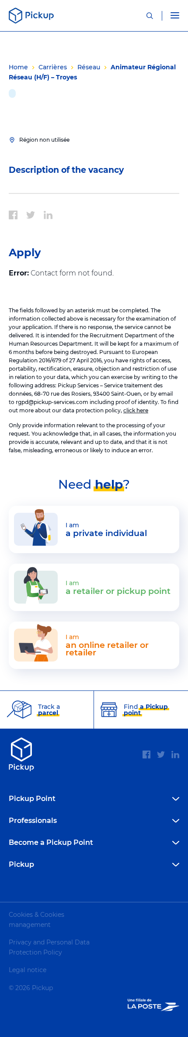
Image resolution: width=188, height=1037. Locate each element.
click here (135, 410)
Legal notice (27, 970)
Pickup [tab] (21, 864)
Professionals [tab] (33, 820)
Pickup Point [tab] (32, 798)
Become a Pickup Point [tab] (51, 842)
